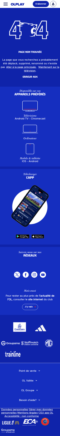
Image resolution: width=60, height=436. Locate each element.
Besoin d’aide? (27, 400)
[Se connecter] (53, 4)
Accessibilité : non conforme (21, 416)
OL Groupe (27, 390)
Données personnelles (14, 409)
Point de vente (27, 371)
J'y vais (29, 307)
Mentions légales (27, 413)
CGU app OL (45, 413)
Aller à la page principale (21, 67)
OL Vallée (28, 380)
